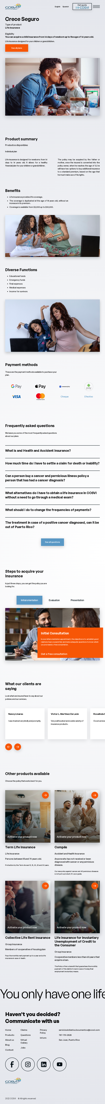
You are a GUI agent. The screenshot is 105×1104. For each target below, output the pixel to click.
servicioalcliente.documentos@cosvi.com (79, 1030)
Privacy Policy (43, 1031)
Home (8, 1030)
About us (9, 1040)
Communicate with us (32, 1021)
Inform (43, 1038)
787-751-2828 (65, 1035)
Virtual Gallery (24, 1041)
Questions (26, 1035)
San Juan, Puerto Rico (69, 1040)
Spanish (65, 6)
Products (9, 1035)
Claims (24, 1030)
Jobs (23, 1047)
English (57, 6)
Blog (7, 1045)
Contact (9, 1050)
